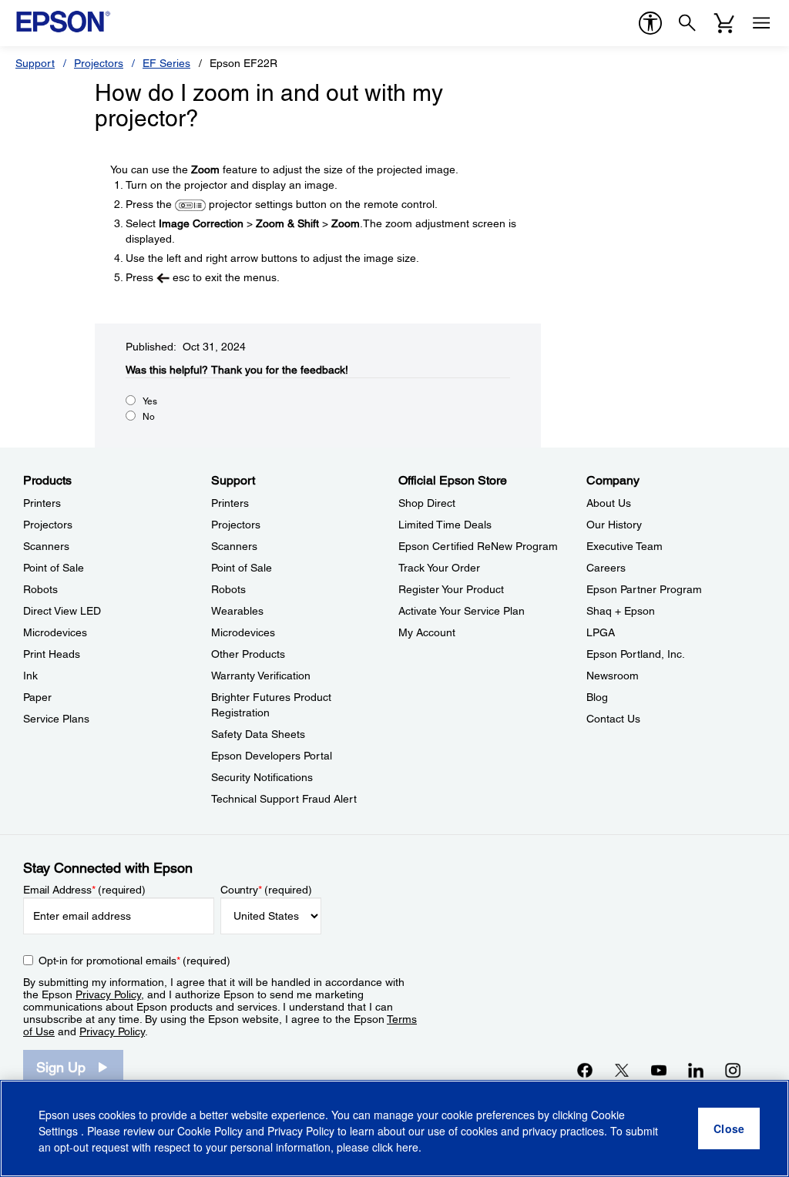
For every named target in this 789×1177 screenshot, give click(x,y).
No (149, 416)
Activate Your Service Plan (461, 611)
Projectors (98, 63)
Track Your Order (439, 568)
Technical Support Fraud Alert (284, 799)
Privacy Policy (108, 994)
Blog (597, 697)
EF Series (166, 63)
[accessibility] (650, 23)
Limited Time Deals (445, 524)
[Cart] (724, 23)
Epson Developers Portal (271, 755)
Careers (606, 568)
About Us (608, 503)
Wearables (237, 611)
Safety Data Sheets (258, 734)
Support (35, 63)
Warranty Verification (261, 675)
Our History (614, 524)
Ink (30, 675)
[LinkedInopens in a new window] (696, 1070)
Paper (37, 697)
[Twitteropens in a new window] (622, 1070)
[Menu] (761, 23)
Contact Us (613, 719)
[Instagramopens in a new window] (733, 1070)
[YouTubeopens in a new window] (659, 1070)
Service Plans (56, 719)
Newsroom (612, 675)
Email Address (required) (84, 890)
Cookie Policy (210, 1130)
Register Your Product (451, 589)
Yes (150, 401)
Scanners (46, 546)
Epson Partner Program (644, 589)
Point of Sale (53, 568)
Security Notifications (262, 777)
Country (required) (266, 890)
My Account (426, 632)
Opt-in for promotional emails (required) (134, 960)
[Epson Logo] (63, 21)
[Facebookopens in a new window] (585, 1070)
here (407, 1147)
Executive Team (624, 546)
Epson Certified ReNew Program (478, 546)
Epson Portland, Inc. (635, 654)
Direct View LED (62, 611)
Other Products (248, 654)
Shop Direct (426, 503)
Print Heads (51, 654)
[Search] (687, 23)
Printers (42, 503)
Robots (40, 589)
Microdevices (55, 632)
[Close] (729, 1128)
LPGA (600, 632)
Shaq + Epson (620, 611)
